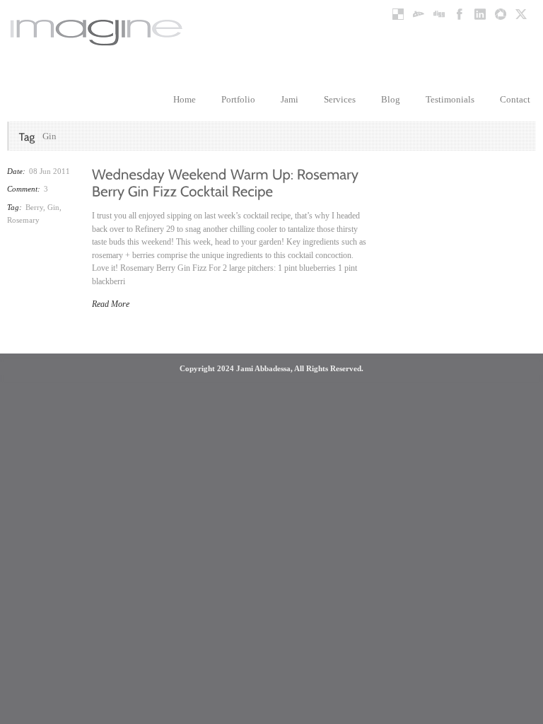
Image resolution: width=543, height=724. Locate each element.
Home (184, 99)
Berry (34, 207)
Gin (53, 207)
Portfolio (238, 99)
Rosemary (23, 220)
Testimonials (450, 99)
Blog (390, 99)
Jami (289, 99)
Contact (515, 99)
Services (340, 99)
